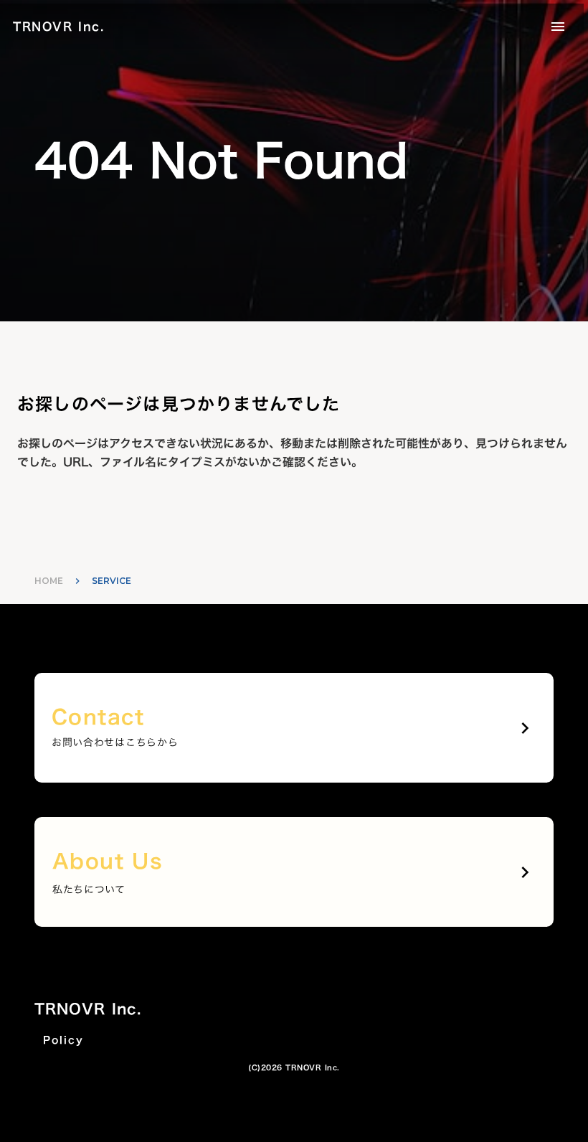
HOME (48, 580)
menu (557, 26)
